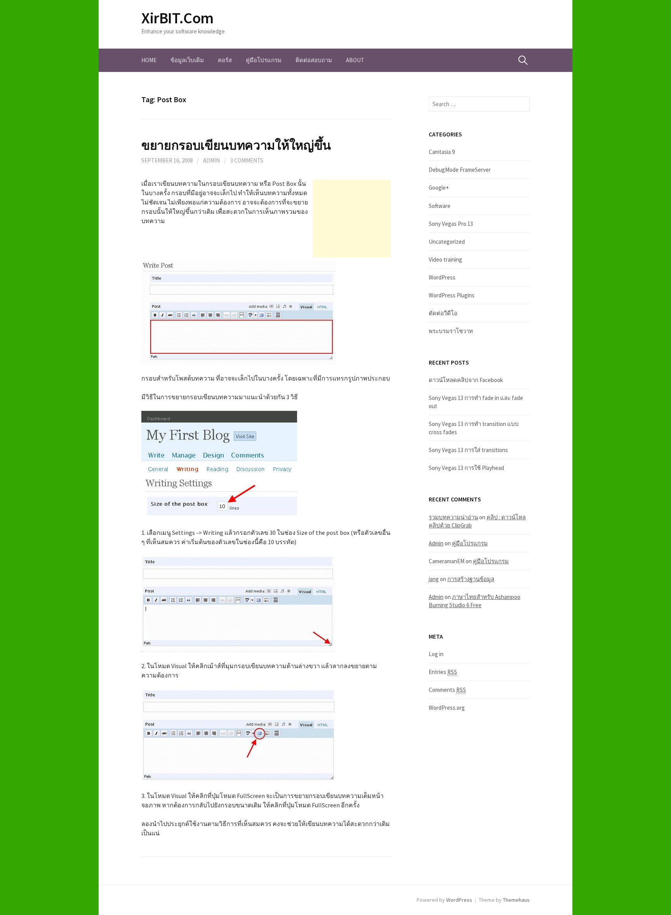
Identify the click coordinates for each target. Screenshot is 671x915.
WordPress (442, 277)
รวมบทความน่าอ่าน (453, 517)
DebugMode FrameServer (460, 169)
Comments (447, 689)
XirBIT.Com (177, 18)
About (355, 60)
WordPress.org (447, 707)
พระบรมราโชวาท (451, 331)
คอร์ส (225, 60)
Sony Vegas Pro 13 (451, 223)
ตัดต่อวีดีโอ (443, 313)
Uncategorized (447, 241)
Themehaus (516, 899)
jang (434, 579)
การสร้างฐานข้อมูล (470, 579)
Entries (443, 672)
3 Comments (246, 160)
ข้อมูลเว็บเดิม (187, 60)
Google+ (439, 187)
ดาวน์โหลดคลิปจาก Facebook (466, 380)
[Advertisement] (352, 218)
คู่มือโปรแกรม (264, 60)
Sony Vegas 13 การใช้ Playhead (466, 467)
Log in (436, 654)
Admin (211, 160)
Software (439, 206)
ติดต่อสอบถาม (314, 60)
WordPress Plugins (452, 295)
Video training (445, 259)
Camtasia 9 (442, 151)
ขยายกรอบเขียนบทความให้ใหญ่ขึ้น (236, 145)
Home (148, 60)
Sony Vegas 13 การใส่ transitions (468, 450)
